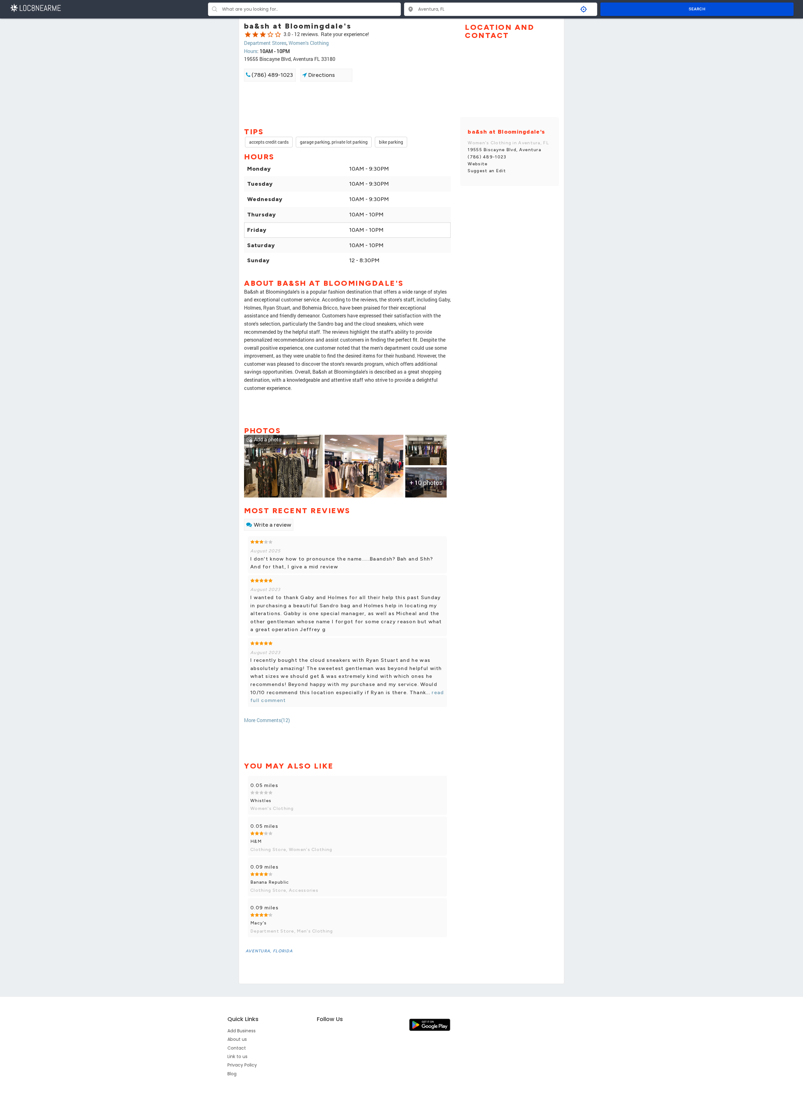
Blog (232, 1074)
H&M (256, 841)
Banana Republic (269, 882)
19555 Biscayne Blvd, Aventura (504, 149)
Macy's (258, 923)
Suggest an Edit (487, 170)
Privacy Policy (242, 1065)
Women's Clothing (309, 43)
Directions (321, 75)
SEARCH (697, 9)
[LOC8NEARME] (35, 7)
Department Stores (265, 43)
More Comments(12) (267, 720)
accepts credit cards (269, 142)
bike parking (391, 142)
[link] (283, 465)
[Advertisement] (347, 104)
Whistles (260, 800)
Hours (250, 51)
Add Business (241, 1031)
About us (237, 1039)
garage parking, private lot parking (334, 142)
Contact (236, 1048)
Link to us (237, 1056)
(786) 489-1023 (271, 75)
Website (477, 164)
